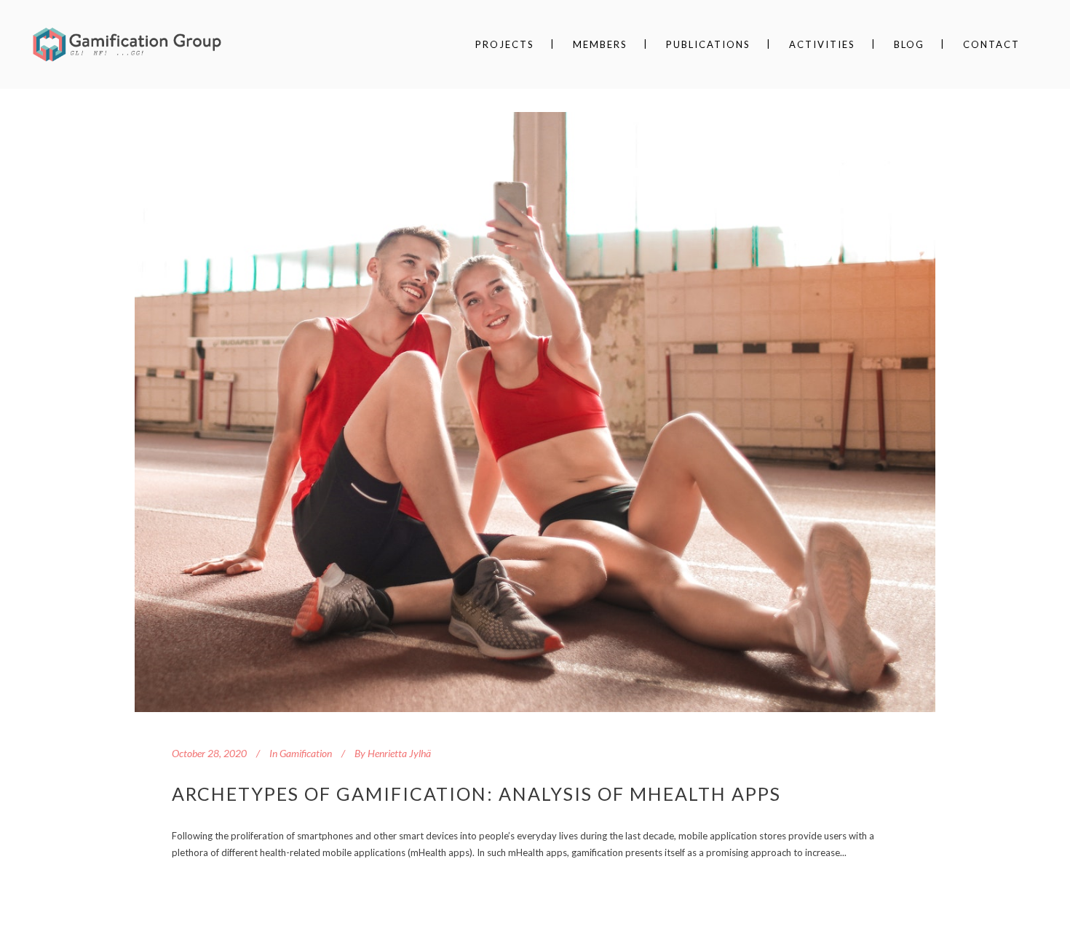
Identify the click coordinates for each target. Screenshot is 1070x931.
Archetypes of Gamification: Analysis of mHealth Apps (476, 793)
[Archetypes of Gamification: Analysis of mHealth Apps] (535, 412)
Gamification (306, 753)
